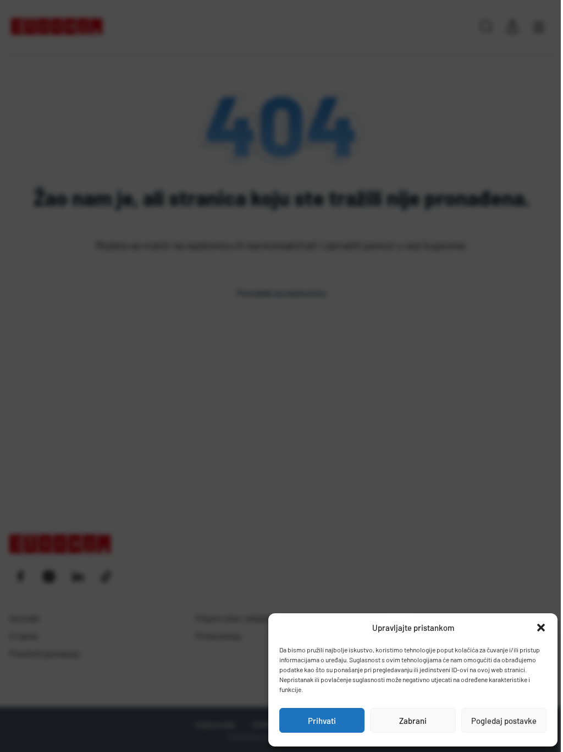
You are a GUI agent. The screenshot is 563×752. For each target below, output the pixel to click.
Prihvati (322, 721)
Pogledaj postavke (504, 721)
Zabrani (413, 721)
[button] (541, 627)
